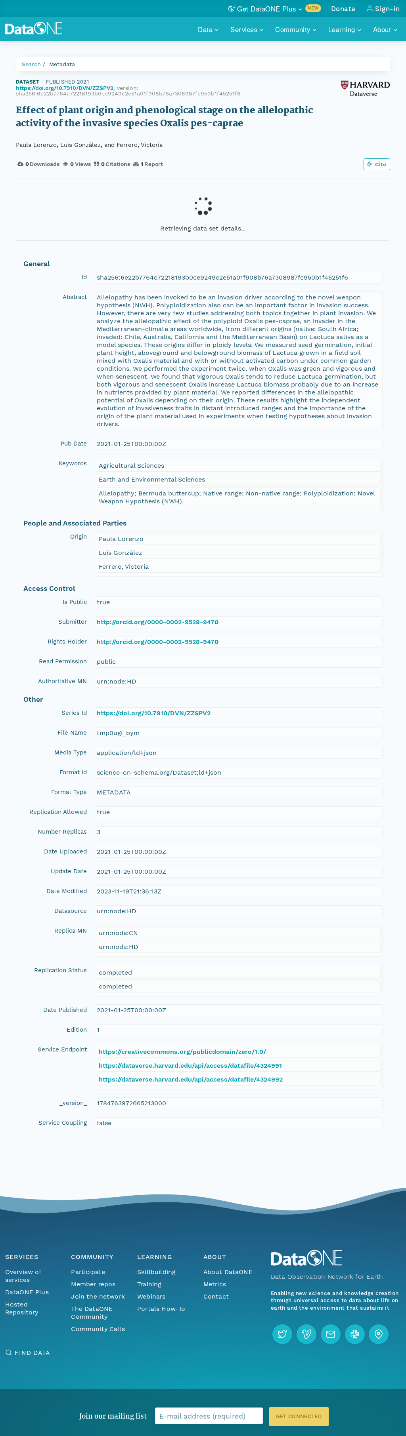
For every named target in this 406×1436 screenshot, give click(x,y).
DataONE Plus (27, 1292)
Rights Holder (67, 641)
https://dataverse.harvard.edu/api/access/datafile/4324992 (191, 1079)
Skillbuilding (156, 1272)
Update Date (69, 871)
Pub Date (74, 443)
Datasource (70, 910)
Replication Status (60, 970)
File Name (72, 732)
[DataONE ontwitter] (282, 1334)
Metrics (214, 1284)
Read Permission (63, 661)
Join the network (98, 1296)
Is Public (75, 602)
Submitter (72, 621)
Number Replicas (62, 831)
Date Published (65, 1009)
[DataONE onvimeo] (306, 1334)
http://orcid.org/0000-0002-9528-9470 (157, 622)
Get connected (299, 1416)
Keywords (73, 463)
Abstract (75, 297)
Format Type (69, 792)
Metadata (62, 64)
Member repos (93, 1284)
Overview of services (23, 1276)
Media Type (70, 752)
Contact (216, 1296)
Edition (77, 1029)
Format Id (73, 772)
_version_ (73, 1103)
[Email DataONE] (331, 1334)
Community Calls (97, 1329)
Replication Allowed (58, 811)
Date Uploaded (65, 851)
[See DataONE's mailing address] (379, 1334)
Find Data (32, 1352)
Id (84, 277)
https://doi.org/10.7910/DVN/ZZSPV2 (64, 88)
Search (31, 64)
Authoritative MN (62, 681)
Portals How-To (161, 1308)
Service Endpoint (62, 1049)
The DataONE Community (92, 1312)
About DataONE (228, 1272)
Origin (78, 536)
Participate (88, 1272)
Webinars (151, 1296)
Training (149, 1284)
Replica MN (70, 930)
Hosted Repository (21, 1308)
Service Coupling (62, 1122)
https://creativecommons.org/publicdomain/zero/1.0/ (182, 1051)
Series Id (74, 712)
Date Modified (66, 891)
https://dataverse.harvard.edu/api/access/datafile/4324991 (190, 1065)
